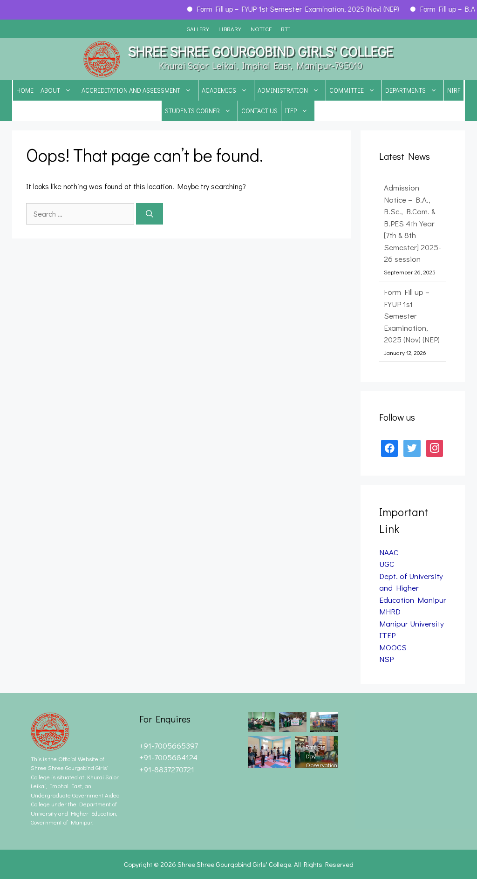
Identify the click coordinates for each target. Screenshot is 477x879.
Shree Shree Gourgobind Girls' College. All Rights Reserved (265, 864)
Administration (283, 90)
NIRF (453, 90)
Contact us (259, 110)
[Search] (149, 214)
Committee (346, 90)
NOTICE (261, 29)
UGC (386, 564)
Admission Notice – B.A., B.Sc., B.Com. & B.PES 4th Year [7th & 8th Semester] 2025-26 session (412, 223)
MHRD (390, 611)
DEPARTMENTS (405, 90)
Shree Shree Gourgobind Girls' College (260, 51)
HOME (25, 90)
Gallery (198, 29)
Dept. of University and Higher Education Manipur (412, 588)
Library (229, 29)
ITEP (291, 110)
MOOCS (393, 647)
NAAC (388, 552)
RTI (285, 29)
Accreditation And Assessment (131, 90)
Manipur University (411, 623)
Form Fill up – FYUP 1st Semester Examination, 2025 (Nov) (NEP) (289, 9)
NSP (386, 659)
